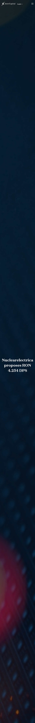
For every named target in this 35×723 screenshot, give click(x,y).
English (19, 4)
